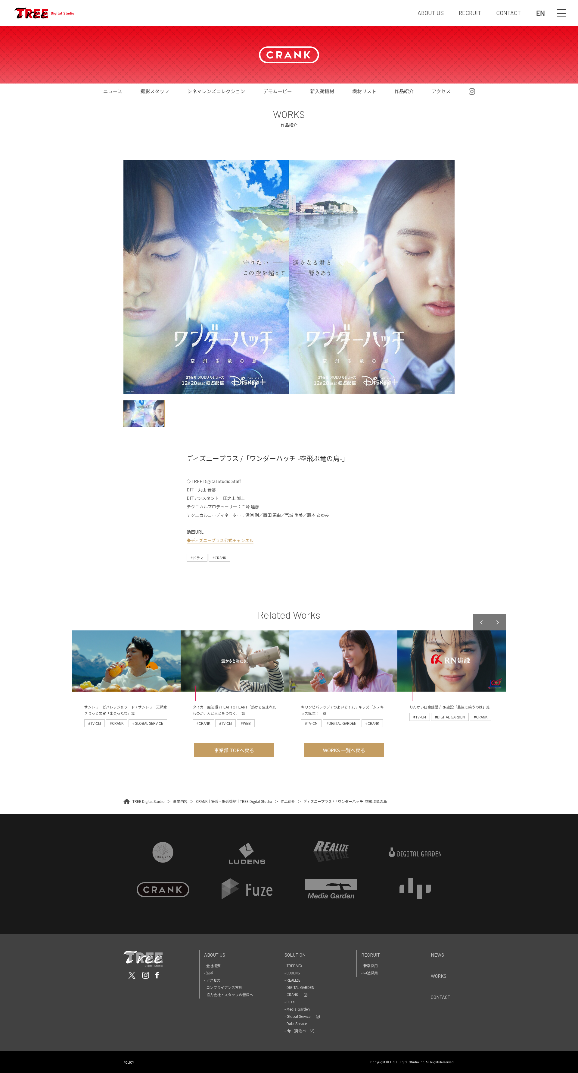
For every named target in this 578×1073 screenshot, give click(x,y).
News (437, 955)
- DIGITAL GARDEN (299, 987)
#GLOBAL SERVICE (147, 723)
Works (438, 976)
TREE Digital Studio (148, 801)
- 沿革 (208, 972)
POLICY (128, 1062)
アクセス (441, 91)
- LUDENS (292, 972)
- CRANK (291, 994)
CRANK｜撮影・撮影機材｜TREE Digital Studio (234, 801)
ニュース (112, 91)
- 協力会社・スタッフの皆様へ (228, 994)
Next (497, 622)
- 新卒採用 (369, 965)
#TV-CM (94, 723)
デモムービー (277, 91)
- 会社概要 (212, 965)
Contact (440, 997)
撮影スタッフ (154, 91)
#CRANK (219, 557)
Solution (295, 955)
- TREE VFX (293, 965)
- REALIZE (292, 980)
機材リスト (364, 91)
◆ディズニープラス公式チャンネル (220, 540)
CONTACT (508, 12)
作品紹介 (404, 91)
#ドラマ (197, 557)
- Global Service (297, 1016)
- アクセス (212, 980)
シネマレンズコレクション (216, 91)
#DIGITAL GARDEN (341, 723)
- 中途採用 (369, 972)
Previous (481, 622)
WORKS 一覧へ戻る (344, 750)
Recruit (370, 955)
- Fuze (289, 1001)
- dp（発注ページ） (300, 1030)
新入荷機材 (322, 91)
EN (540, 13)
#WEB (246, 723)
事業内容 (180, 801)
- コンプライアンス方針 (223, 987)
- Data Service (295, 1023)
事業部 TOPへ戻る (234, 750)
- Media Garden (297, 1008)
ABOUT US (431, 12)
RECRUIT (470, 12)
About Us (214, 955)
